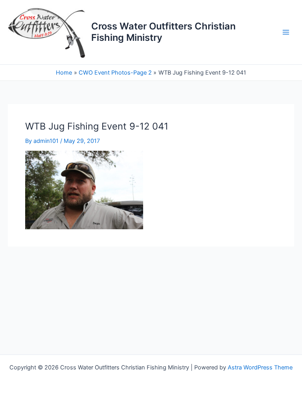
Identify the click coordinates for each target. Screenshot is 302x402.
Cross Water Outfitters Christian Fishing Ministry (163, 31)
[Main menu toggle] (286, 32)
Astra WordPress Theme (260, 367)
